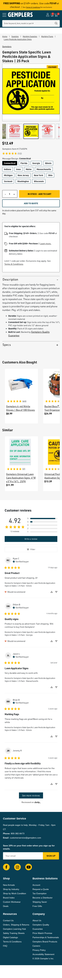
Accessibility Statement (43, 954)
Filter (32, 549)
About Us (37, 920)
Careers (36, 946)
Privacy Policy (39, 950)
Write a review (31, 539)
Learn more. (45, 243)
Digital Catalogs (10, 937)
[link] (12, 153)
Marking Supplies (30, 36)
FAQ (5, 946)
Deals (5, 906)
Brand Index (9, 897)
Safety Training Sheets (14, 933)
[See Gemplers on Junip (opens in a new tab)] (37, 802)
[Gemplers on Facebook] (6, 867)
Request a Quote (41, 889)
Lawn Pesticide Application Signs (18, 39)
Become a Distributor (43, 897)
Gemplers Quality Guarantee (41, 926)
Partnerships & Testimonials (46, 937)
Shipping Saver (40, 902)
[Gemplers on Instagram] (17, 867)
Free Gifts (37, 906)
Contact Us (8, 920)
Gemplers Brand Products (45, 941)
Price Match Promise (42, 933)
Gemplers (6, 46)
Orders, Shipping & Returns (16, 924)
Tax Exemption (39, 893)
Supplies (15, 36)
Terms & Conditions (33, 7)
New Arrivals (9, 885)
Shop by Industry (11, 889)
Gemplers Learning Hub (14, 929)
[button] (42, 518)
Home (4, 36)
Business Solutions (45, 878)
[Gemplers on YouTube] (28, 867)
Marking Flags (47, 36)
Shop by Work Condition (14, 893)
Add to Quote (31, 203)
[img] (21, 561)
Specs (7, 345)
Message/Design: (16, 158)
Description (10, 279)
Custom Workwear (12, 902)
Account (36, 885)
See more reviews (31, 795)
